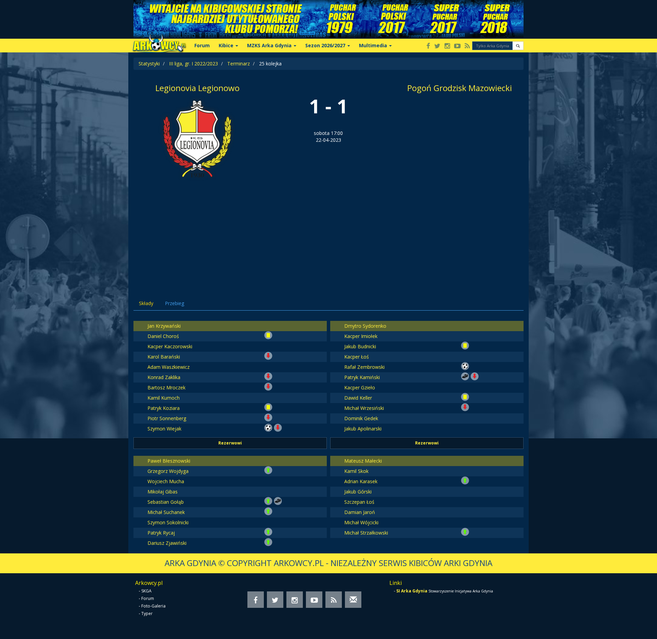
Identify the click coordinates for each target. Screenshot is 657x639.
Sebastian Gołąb (165, 502)
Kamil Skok (356, 471)
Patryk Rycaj (161, 532)
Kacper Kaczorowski (169, 346)
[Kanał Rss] (467, 46)
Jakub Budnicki (360, 346)
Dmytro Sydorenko (365, 326)
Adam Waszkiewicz (168, 367)
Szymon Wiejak (164, 428)
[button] (518, 45)
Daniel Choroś (163, 336)
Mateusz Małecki (363, 461)
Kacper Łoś (356, 356)
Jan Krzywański (164, 326)
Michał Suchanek (166, 512)
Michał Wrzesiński (364, 408)
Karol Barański (163, 356)
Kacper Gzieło (359, 387)
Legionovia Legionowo (197, 87)
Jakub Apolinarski (363, 428)
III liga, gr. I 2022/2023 (193, 63)
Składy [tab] (146, 303)
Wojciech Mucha (165, 481)
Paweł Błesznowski (168, 461)
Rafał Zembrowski (364, 367)
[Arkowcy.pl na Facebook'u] (428, 46)
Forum (202, 45)
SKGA (146, 591)
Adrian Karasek (360, 481)
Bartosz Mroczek (166, 387)
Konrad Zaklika (163, 377)
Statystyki (149, 63)
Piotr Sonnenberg (166, 418)
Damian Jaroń (359, 512)
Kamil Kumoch (163, 397)
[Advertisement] (328, 233)
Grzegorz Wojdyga (168, 471)
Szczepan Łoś (359, 502)
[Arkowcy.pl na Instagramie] (447, 46)
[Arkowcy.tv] (457, 46)
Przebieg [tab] (174, 303)
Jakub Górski (358, 491)
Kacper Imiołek (360, 336)
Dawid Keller (358, 397)
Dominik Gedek (361, 418)
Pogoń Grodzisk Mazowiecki (459, 87)
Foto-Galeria (153, 606)
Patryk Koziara (163, 408)
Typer (147, 613)
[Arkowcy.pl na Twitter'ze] (437, 46)
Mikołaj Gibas (162, 491)
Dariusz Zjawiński (166, 543)
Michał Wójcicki (361, 522)
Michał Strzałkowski (366, 532)
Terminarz (238, 63)
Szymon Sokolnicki (168, 522)
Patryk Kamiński (362, 377)
